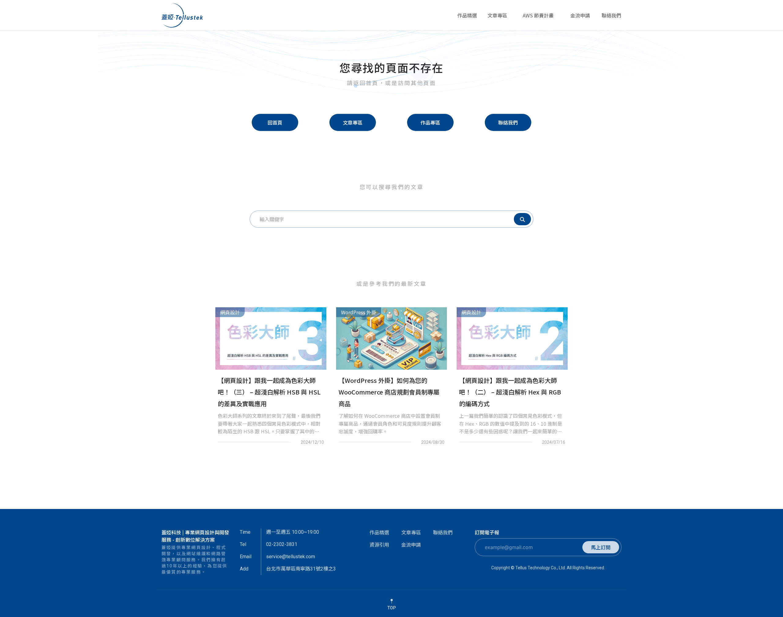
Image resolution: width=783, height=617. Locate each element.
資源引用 (379, 544)
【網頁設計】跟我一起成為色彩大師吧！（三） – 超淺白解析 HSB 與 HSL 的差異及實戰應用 (269, 392)
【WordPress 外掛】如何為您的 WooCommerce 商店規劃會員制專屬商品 (389, 392)
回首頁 (275, 122)
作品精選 (467, 18)
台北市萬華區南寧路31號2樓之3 (301, 569)
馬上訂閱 (600, 547)
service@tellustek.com (290, 556)
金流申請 (580, 18)
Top (392, 607)
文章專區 (497, 18)
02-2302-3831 (281, 544)
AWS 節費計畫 (538, 18)
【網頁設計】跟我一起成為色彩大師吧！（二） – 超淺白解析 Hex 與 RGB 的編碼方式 (510, 392)
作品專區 (430, 122)
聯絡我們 (611, 18)
